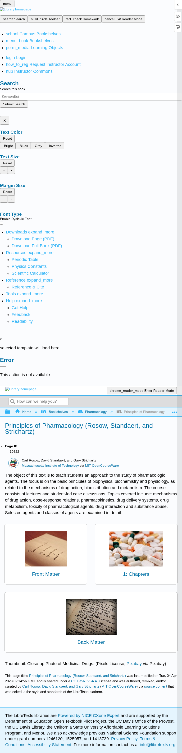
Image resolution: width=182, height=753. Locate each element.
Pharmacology (96, 412)
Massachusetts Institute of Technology (50, 465)
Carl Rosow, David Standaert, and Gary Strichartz (60, 686)
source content (155, 686)
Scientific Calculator (30, 273)
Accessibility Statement (49, 744)
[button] (21, 314)
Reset (7, 138)
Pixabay (134, 663)
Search (12, 402)
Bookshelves (58, 412)
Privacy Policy (124, 738)
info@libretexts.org (157, 744)
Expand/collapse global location (174, 410)
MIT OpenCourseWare (102, 465)
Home (26, 412)
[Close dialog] (3, 366)
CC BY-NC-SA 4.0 (85, 681)
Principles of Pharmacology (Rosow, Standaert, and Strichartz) (77, 676)
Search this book (12, 89)
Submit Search (14, 104)
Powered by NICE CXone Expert (89, 715)
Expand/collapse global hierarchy (10, 412)
